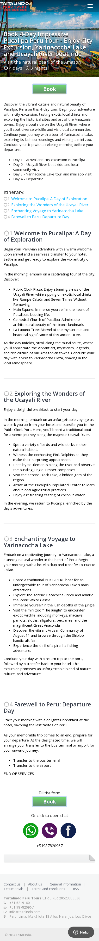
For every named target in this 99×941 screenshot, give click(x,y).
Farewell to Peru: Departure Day (40, 216)
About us (35, 884)
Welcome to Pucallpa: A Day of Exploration (49, 198)
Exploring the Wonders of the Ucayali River (49, 204)
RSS (76, 888)
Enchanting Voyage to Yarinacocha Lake (47, 210)
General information (66, 884)
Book (49, 89)
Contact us (12, 884)
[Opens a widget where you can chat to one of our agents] (81, 933)
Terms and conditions (48, 888)
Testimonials (14, 888)
